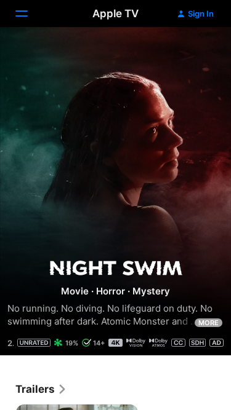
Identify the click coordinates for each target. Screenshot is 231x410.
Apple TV (115, 13)
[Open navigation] (29, 13)
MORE (208, 322)
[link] (41, 389)
